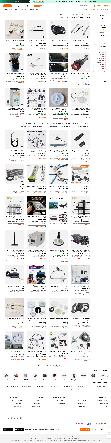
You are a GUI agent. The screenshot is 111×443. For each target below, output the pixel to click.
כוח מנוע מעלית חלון (53, 126)
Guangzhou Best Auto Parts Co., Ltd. (15, 291)
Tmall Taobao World (48, 436)
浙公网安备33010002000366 (80, 440)
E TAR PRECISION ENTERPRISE (17, 191)
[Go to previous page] (59, 365)
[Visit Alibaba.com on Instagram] (12, 418)
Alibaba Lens (100, 429)
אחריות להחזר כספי (82, 403)
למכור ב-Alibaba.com (17, 400)
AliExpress (34, 436)
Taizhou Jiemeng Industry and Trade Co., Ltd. (14, 256)
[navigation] (99, 190)
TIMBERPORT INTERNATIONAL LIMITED (80, 191)
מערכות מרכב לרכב (69, 14)
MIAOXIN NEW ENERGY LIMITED (38, 256)
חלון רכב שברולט (69, 389)
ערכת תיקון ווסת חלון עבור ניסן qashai (85, 389)
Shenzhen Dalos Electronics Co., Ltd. (37, 116)
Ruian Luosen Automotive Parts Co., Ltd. (80, 159)
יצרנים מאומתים (61, 400)
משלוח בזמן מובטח (82, 406)
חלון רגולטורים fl (24, 126)
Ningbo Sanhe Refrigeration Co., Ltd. (15, 159)
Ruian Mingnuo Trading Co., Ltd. (60, 118)
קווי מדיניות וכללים (82, 414)
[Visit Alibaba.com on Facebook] (21, 418)
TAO (67, 436)
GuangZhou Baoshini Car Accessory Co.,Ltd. (36, 225)
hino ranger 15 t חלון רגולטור (27, 386)
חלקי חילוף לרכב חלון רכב (29, 123)
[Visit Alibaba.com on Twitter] (15, 418)
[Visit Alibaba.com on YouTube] (9, 418)
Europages (77, 436)
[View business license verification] (69, 440)
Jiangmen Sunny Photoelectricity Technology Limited (80, 256)
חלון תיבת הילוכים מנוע (44, 123)
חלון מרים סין (85, 123)
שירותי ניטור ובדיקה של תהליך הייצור (78, 411)
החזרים (41, 409)
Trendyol (72, 436)
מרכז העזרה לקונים (39, 400)
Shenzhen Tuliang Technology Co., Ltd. (81, 83)
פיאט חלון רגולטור (101, 389)
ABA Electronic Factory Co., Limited (81, 293)
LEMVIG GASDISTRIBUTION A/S (16, 114)
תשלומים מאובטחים (81, 400)
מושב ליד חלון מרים (66, 126)
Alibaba (88, 14)
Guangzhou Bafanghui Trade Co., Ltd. (59, 326)
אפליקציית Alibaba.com (31, 429)
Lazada (55, 436)
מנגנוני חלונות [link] (60, 14)
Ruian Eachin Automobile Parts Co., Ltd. (37, 47)
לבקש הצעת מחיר (61, 403)
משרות (106, 409)
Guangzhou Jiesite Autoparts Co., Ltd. (81, 325)
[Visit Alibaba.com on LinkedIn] (18, 418)
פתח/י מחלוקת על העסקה (37, 406)
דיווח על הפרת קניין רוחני (37, 411)
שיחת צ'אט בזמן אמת (38, 403)
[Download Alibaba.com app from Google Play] (8, 429)
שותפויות (19, 411)
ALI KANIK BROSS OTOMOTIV (17, 48)
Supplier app (53, 429)
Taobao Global (61, 436)
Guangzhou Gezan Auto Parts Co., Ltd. (59, 47)
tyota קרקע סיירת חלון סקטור (39, 126)
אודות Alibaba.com (103, 397)
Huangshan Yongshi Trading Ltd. (82, 116)
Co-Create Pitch (104, 403)
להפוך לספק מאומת (17, 409)
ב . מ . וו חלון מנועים (81, 386)
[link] (109, 429)
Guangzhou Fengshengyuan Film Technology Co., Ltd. (58, 80)
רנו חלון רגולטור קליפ (11, 386)
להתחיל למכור (18, 403)
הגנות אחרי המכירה (82, 409)
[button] (42, 6)
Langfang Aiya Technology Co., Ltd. (81, 223)
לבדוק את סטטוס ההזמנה (16, 406)
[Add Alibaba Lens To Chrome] (85, 429)
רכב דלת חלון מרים (41, 386)
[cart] (22, 6)
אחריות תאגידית (104, 406)
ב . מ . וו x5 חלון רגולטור (54, 386)
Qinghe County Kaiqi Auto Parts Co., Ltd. (80, 47)
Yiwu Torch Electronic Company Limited (36, 191)
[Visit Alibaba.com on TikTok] (5, 418)
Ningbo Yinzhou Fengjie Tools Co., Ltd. (59, 191)
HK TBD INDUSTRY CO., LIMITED (38, 291)
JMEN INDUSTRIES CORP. (40, 80)
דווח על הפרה (40, 414)
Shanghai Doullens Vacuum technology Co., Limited (58, 259)
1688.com (40, 436)
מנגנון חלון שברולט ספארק (55, 389)
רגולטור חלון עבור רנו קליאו (72, 123)
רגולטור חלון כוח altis (57, 123)
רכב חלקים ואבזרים (80, 14)
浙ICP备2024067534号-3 (94, 440)
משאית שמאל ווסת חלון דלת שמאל (97, 386)
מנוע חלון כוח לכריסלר (68, 386)
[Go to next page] (35, 365)
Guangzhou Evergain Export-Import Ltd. (15, 81)
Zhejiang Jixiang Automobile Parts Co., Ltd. (58, 158)
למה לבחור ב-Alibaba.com (102, 400)
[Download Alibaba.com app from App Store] (19, 429)
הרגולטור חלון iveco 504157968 (81, 126)
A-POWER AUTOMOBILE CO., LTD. (60, 291)
